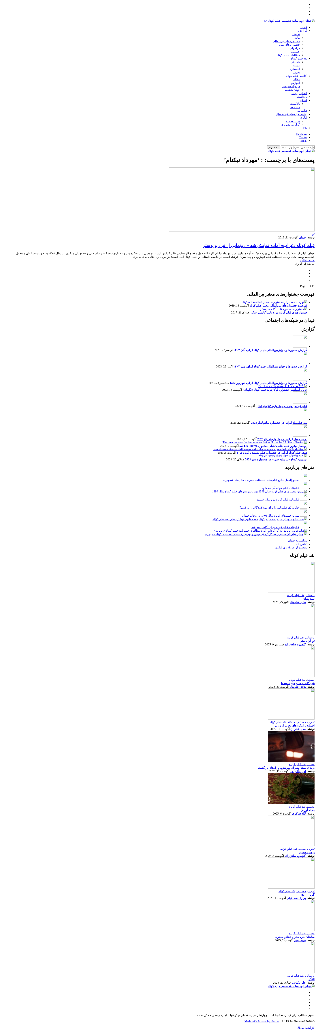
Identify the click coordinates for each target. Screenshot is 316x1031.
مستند (296, 65)
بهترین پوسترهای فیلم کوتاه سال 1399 (235, 491)
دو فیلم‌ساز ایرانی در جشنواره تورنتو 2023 (282, 439)
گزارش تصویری (290, 124)
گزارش (302, 30)
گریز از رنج (308, 894)
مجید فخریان (298, 729)
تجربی (296, 72)
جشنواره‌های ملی (289, 44)
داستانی (295, 61)
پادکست (295, 103)
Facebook (301, 134)
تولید (297, 37)
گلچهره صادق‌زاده (295, 644)
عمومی (295, 51)
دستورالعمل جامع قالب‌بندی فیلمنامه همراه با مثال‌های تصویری (261, 479)
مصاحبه (295, 107)
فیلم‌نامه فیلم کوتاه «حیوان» (222, 534)
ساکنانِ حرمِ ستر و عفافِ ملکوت (295, 936)
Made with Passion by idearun (261, 1021)
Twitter (303, 137)
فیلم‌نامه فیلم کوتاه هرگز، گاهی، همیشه (275, 527)
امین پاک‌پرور (298, 771)
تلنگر (312, 979)
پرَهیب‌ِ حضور (307, 852)
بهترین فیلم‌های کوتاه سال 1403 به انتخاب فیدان (270, 515)
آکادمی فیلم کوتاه (296, 75)
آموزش (295, 82)
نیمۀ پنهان (309, 598)
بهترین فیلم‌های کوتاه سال (291, 114)
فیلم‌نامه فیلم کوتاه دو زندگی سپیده (278, 499)
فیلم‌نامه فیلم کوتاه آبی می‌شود (280, 488)
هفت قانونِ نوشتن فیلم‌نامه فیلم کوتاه (235, 519)
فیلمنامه (302, 110)
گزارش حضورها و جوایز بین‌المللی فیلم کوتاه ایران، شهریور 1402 (268, 382)
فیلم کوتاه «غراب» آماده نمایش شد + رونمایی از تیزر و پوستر (259, 245)
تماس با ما (301, 544)
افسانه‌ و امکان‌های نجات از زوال (295, 725)
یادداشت (302, 96)
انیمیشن (295, 68)
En (265, 20)
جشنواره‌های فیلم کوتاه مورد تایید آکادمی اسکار (278, 312)
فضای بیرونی (299, 93)
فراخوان (295, 48)
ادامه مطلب (307, 260)
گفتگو (303, 100)
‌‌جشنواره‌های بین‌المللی (286, 41)
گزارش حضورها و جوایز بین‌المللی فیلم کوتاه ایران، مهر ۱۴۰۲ (270, 366)
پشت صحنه (293, 121)
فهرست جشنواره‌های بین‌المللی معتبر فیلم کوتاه (278, 305)
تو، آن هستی (307, 640)
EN (305, 127)
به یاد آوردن (308, 810)
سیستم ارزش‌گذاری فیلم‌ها (290, 547)
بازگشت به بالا (306, 1027)
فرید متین (300, 940)
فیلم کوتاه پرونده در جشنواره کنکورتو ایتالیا (281, 406)
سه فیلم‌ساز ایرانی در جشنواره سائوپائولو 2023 (279, 422)
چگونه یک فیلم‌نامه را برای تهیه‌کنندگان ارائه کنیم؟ (269, 507)
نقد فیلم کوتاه (299, 58)
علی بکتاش (299, 982)
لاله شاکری (299, 813)
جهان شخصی (292, 89)
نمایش (296, 34)
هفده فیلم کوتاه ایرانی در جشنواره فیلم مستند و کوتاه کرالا (272, 452)
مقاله (296, 79)
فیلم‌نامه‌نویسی (291, 86)
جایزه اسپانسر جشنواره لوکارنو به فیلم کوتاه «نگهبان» (274, 389)
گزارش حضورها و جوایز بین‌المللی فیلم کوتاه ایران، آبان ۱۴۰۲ (270, 350)
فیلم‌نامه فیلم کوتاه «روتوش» (231, 530)
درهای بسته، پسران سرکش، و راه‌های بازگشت (286, 767)
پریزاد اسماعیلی (296, 898)
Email (303, 140)
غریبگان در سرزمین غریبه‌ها (298, 683)
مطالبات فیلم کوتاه (288, 55)
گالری (303, 117)
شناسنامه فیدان (297, 540)
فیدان (303, 27)
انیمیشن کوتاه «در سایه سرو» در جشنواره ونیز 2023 (276, 459)
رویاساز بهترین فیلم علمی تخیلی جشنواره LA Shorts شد (273, 445)
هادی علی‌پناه (298, 602)
